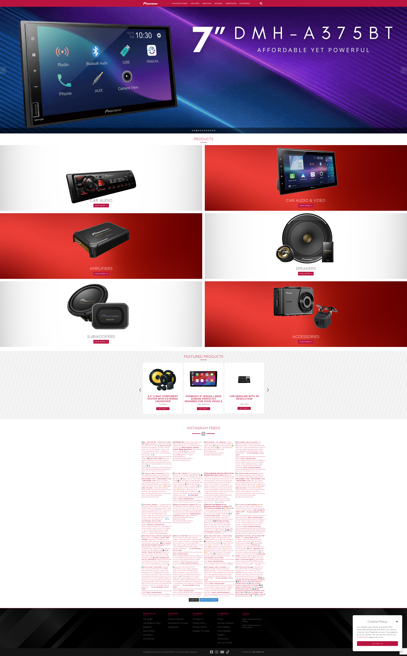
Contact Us (198, 619)
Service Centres (224, 643)
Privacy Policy (199, 623)
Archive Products (225, 623)
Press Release (223, 631)
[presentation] (140, 389)
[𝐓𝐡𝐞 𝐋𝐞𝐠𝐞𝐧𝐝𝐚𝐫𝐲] (250, 456)
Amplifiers (206, 3)
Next (404, 70)
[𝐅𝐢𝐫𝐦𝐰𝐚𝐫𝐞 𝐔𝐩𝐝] (156, 487)
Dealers (220, 635)
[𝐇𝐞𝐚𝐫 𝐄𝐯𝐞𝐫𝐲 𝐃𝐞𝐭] (188, 550)
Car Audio (195, 3)
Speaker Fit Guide (201, 631)
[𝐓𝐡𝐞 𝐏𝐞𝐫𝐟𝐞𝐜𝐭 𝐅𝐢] (156, 550)
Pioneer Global (199, 627)
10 (210, 130)
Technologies (223, 627)
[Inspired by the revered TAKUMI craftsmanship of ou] (188, 581)
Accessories (244, 3)
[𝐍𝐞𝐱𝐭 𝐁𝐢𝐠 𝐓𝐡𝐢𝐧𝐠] (219, 456)
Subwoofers (230, 3)
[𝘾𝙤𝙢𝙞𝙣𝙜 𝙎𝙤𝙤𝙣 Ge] (188, 456)
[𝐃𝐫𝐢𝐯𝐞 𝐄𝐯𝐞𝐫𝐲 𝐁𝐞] (156, 581)
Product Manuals (175, 619)
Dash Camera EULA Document (251, 626)
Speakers (218, 3)
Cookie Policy (362, 637)
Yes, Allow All (377, 643)
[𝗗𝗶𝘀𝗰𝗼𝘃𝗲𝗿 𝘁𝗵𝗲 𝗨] (219, 519)
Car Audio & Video (179, 3)
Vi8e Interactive (258, 651)
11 (212, 130)
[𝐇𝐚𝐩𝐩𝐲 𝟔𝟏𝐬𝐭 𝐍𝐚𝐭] (188, 519)
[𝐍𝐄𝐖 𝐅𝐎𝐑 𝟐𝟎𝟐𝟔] (156, 456)
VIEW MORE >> (27, 91)
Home (220, 619)
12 (214, 130)
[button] (397, 622)
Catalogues (173, 627)
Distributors (222, 639)
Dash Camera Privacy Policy (252, 620)
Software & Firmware (178, 623)
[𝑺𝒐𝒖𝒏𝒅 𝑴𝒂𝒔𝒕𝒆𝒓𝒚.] (156, 519)
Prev (3, 70)
